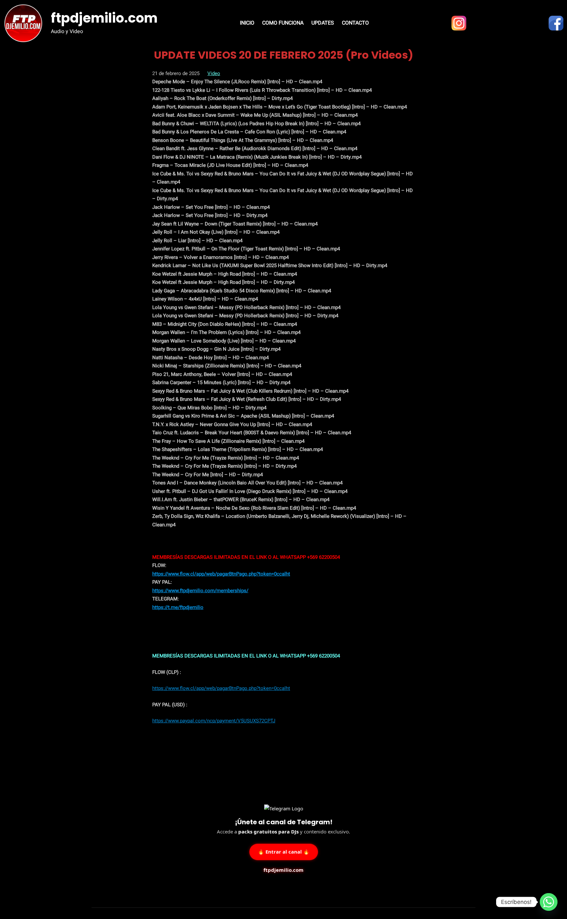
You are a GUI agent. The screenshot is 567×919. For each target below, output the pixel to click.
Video (213, 73)
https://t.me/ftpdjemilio (177, 607)
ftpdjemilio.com (104, 18)
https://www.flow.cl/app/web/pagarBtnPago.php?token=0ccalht (221, 573)
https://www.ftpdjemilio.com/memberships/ (200, 590)
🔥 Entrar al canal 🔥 (283, 851)
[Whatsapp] (548, 902)
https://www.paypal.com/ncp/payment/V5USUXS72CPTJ (213, 720)
